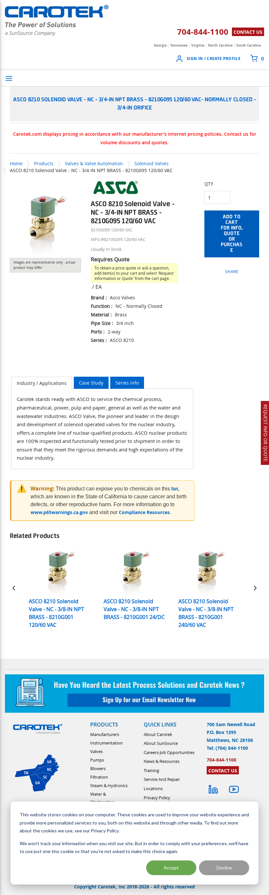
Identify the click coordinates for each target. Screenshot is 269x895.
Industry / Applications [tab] (42, 383)
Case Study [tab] (91, 383)
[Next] (255, 587)
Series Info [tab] (127, 383)
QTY (208, 184)
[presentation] (41, 383)
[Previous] (14, 587)
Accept (171, 867)
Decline (224, 867)
